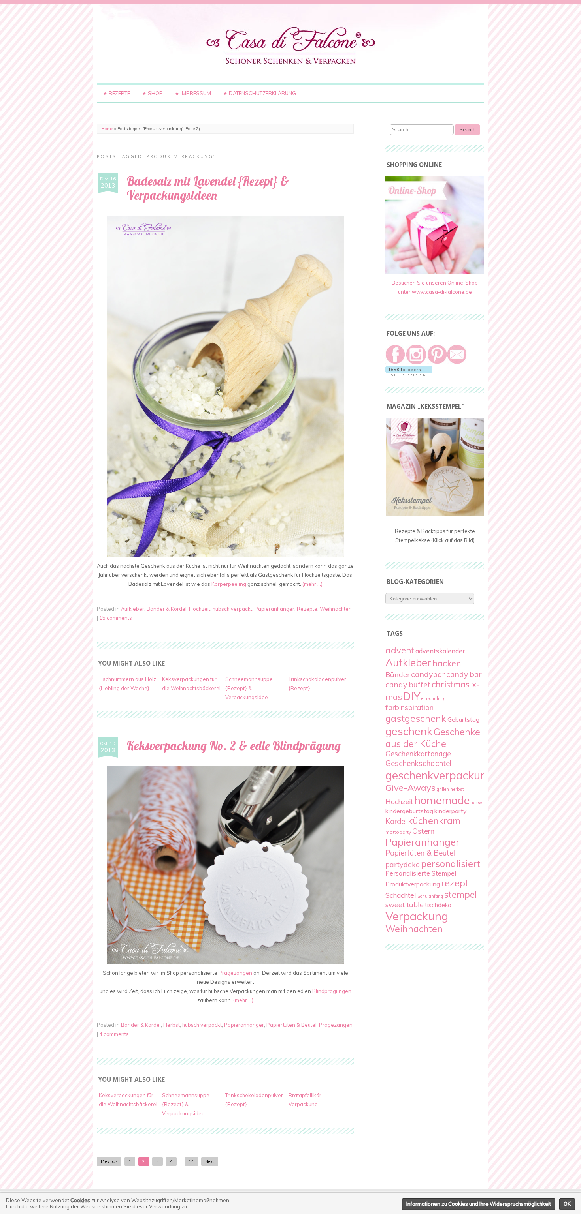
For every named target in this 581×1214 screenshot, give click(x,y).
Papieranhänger (274, 609)
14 (191, 1161)
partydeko (402, 864)
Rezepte (307, 609)
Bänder (397, 674)
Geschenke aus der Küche (432, 737)
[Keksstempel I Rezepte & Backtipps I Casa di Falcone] (435, 514)
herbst (457, 789)
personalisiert (450, 863)
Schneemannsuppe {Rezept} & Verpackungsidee (249, 688)
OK (567, 1204)
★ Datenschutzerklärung (259, 93)
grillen (443, 789)
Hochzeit (199, 609)
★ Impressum (193, 93)
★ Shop (152, 93)
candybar (428, 674)
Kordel (396, 821)
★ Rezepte (116, 93)
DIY (411, 696)
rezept (454, 883)
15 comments (115, 618)
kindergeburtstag (409, 811)
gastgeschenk (415, 718)
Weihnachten (336, 609)
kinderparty (450, 811)
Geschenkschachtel (418, 763)
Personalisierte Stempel (420, 873)
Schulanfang (430, 896)
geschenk (408, 731)
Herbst (171, 1025)
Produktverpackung (412, 884)
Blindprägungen (331, 991)
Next (209, 1161)
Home (107, 128)
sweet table (404, 904)
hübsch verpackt (232, 609)
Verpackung (416, 916)
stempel (460, 894)
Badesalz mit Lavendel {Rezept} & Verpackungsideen (207, 188)
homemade (442, 800)
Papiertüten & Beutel (291, 1025)
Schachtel (400, 895)
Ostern (423, 831)
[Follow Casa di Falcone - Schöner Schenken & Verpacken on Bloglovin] (408, 374)
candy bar (463, 674)
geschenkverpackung (439, 775)
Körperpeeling (228, 584)
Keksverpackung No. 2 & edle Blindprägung (233, 745)
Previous (109, 1161)
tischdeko (438, 905)
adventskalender (440, 651)
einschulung (433, 698)
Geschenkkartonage (418, 753)
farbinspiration (409, 707)
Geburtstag (463, 719)
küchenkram (434, 820)
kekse (476, 802)
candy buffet (407, 684)
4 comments (114, 1034)
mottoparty (398, 832)
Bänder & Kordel (167, 609)
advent (399, 650)
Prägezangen (235, 973)
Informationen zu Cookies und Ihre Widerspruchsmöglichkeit (478, 1204)
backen (446, 663)
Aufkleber (132, 609)
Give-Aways (410, 787)
